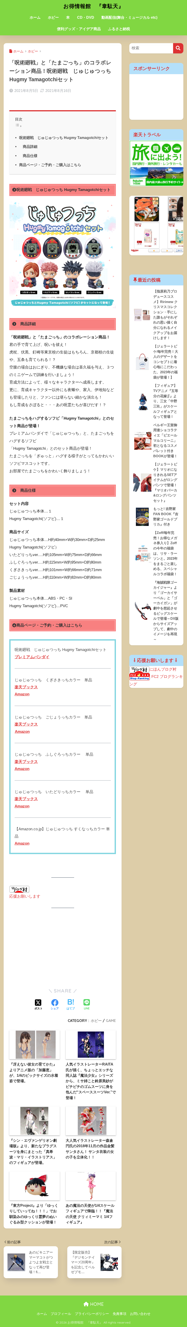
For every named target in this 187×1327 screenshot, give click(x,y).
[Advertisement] (62, 948)
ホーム (35, 17)
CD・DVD (85, 17)
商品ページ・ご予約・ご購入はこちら (50, 165)
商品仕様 (28, 156)
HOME (96, 1304)
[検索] (178, 48)
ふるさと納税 (119, 29)
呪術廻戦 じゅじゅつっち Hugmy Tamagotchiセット (64, 138)
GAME (111, 1020)
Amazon (22, 694)
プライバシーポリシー (92, 1314)
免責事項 (119, 1314)
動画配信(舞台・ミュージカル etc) (129, 17)
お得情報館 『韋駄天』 (93, 6)
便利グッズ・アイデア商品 (79, 29)
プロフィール (61, 1314)
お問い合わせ (140, 1314)
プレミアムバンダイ (32, 657)
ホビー (53, 17)
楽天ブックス (26, 724)
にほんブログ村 (163, 669)
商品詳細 (28, 146)
